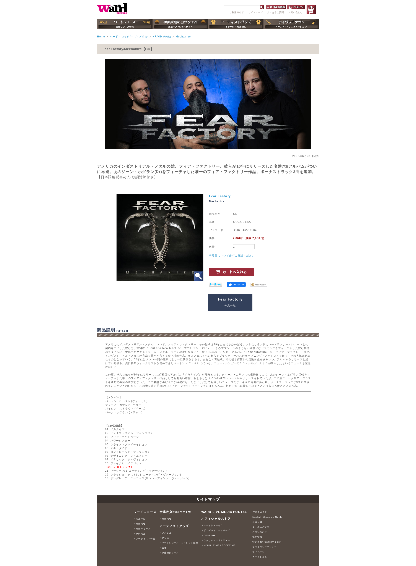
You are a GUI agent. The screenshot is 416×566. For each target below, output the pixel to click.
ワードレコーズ (144, 512)
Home (101, 36)
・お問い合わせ (258, 532)
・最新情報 (139, 523)
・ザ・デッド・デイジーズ (215, 530)
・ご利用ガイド (258, 512)
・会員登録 (256, 522)
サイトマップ (255, 12)
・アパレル (165, 533)
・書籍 (163, 548)
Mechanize (183, 36)
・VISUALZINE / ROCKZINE (218, 545)
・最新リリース (141, 528)
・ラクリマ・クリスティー (215, 540)
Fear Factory (220, 196)
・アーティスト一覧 (144, 538)
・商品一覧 (139, 518)
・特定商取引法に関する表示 (265, 542)
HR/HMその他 (162, 36)
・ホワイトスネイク (212, 525)
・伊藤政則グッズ (169, 552)
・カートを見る (258, 557)
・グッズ (164, 538)
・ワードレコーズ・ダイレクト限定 (178, 543)
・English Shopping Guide (266, 517)
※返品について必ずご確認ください (232, 255)
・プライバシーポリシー (263, 547)
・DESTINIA (208, 535)
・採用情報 (256, 537)
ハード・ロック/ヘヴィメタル (129, 36)
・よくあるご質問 (259, 527)
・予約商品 (139, 533)
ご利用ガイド (236, 12)
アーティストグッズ (174, 526)
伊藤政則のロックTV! (175, 512)
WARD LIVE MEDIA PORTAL (224, 512)
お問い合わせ (295, 12)
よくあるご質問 (275, 12)
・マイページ (257, 552)
